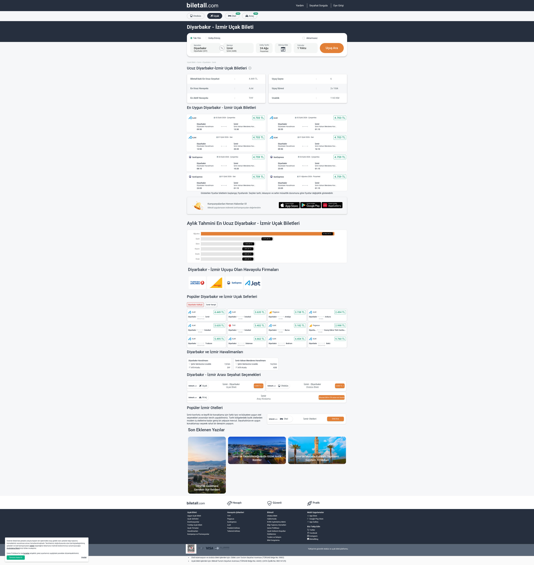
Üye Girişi (338, 5)
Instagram (313, 536)
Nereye (230, 45)
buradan (26, 553)
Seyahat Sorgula (318, 5)
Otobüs (197, 15)
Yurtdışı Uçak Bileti (194, 525)
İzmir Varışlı (211, 305)
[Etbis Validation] (191, 549)
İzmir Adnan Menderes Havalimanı (250, 360)
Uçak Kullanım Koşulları (276, 531)
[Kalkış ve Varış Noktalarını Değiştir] (221, 48)
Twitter (312, 530)
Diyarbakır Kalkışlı (195, 305)
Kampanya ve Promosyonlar (198, 534)
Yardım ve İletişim (274, 537)
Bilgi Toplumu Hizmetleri (276, 525)
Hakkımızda (271, 519)
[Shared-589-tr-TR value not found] (331, 397)
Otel (235, 15)
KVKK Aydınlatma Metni (276, 522)
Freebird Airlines (233, 528)
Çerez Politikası (273, 528)
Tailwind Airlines (233, 531)
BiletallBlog (313, 539)
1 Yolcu (301, 48)
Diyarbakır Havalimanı (198, 360)
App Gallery (313, 522)
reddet (32, 546)
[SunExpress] (234, 282)
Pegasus (230, 519)
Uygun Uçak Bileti (194, 516)
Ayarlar (83, 557)
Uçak (216, 15)
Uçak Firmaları (193, 528)
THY (229, 516)
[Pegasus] (215, 282)
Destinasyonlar (193, 522)
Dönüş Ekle (283, 45)
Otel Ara (335, 419)
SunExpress (232, 522)
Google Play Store (316, 519)
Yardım (300, 5)
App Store (313, 516)
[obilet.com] (202, 7)
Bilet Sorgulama (273, 540)
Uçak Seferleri (192, 519)
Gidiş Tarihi (264, 45)
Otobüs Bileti (272, 516)
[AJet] (252, 282)
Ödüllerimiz (271, 534)
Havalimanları (192, 531)
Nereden (197, 45)
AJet (229, 525)
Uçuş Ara (332, 48)
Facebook (313, 533)
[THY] (197, 282)
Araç (252, 15)
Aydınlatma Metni (13, 548)
